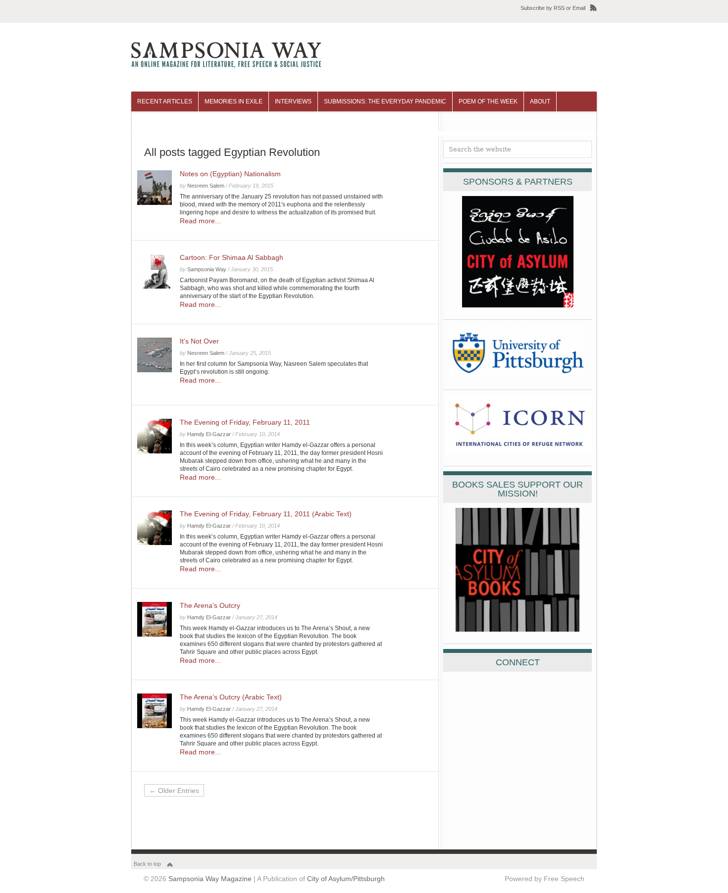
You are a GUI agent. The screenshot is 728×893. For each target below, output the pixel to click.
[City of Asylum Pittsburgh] (517, 305)
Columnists (156, 121)
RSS (559, 8)
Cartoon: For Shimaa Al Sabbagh (231, 257)
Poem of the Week (488, 101)
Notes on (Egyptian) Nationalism (230, 174)
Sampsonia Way (206, 269)
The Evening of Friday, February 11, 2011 (245, 422)
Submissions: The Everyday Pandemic (385, 101)
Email (578, 8)
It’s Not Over (199, 341)
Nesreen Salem (205, 186)
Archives (204, 121)
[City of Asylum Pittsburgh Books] (517, 629)
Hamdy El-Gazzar (209, 434)
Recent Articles (164, 101)
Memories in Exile (233, 101)
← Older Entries (174, 790)
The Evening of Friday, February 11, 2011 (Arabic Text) (266, 514)
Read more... (200, 221)
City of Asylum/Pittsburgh (346, 879)
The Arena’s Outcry (210, 605)
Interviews (293, 101)
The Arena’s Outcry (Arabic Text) (231, 697)
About (540, 101)
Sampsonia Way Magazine (210, 879)
